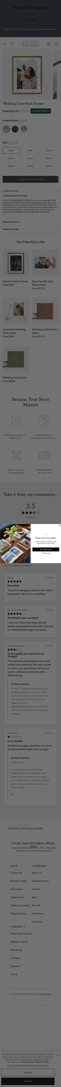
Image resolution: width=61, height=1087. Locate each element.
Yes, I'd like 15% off (46, 549)
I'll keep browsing (45, 553)
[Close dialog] (60, 525)
